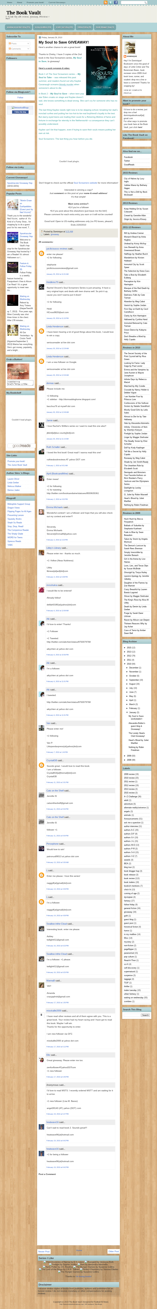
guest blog (128, 919)
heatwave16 (52, 1122)
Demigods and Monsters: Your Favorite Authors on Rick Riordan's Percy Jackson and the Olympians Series (136, 478)
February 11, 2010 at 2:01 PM (57, 782)
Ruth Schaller (53, 447)
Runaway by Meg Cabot (134, 458)
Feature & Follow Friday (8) (26, 266)
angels (127, 811)
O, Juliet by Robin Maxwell (136, 494)
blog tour (128, 867)
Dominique (132, 56)
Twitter (127, 161)
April (131, 700)
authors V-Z (129, 856)
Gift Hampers (89, 1304)
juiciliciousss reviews (56, 248)
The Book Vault (23, 13)
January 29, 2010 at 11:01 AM (57, 274)
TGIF (126, 983)
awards (127, 860)
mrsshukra (51, 585)
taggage (127, 979)
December (134, 668)
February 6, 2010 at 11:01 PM (57, 681)
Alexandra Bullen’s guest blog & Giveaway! (137, 726)
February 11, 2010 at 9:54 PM (57, 809)
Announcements (131, 819)
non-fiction (128, 945)
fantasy (127, 901)
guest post (128, 923)
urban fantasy (130, 994)
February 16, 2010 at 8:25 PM (57, 972)
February (133, 708)
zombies (128, 1001)
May (131, 696)
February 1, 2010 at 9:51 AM (57, 465)
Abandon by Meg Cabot (134, 301)
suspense (128, 975)
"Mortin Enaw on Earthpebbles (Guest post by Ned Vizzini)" (26, 206)
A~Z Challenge (130, 796)
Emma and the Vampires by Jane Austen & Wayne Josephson (136, 373)
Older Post (114, 1251)
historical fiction (131, 927)
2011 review (129, 781)
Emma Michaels (54, 507)
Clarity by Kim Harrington (135, 316)
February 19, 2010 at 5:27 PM (57, 1114)
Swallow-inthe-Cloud (56, 923)
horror (126, 930)
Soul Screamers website (85, 183)
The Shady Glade (15, 534)
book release (129, 875)
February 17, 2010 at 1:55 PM (57, 1002)
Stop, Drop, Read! (15, 526)
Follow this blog (20, 112)
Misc (126, 938)
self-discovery (130, 968)
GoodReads (129, 164)
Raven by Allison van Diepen (136, 620)
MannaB (50, 980)
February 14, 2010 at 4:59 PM (57, 889)
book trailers (129, 882)
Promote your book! (35, 3)
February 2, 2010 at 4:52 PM (57, 499)
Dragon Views (14, 508)
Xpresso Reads (14, 541)
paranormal (129, 953)
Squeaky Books (15, 519)
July (131, 688)
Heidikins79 (52, 282)
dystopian (128, 897)
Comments (16, 49)
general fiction (130, 908)
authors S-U (129, 852)
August (132, 684)
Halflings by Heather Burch (136, 254)
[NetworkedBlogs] (20, 107)
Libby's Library (53, 548)
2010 (129, 664)
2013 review (129, 789)
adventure (128, 804)
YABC (10, 545)
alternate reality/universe (135, 807)
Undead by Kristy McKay (135, 243)
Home (9, 3)
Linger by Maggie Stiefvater (136, 437)
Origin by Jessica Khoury (135, 219)
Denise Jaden (14, 490)
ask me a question (132, 822)
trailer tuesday (62, 27)
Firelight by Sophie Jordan (135, 433)
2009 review (129, 774)
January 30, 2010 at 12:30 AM (57, 375)
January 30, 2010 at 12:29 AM (57, 348)
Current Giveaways (57, 3)
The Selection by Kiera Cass (136, 271)
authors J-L (129, 841)
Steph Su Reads (15, 522)
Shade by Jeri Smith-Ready (136, 462)
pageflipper (129, 949)
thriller (126, 986)
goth (126, 916)
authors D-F (129, 834)
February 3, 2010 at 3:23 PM (57, 540)
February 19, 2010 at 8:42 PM (57, 1141)
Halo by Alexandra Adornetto (136, 423)
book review (129, 878)
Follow (20, 97)
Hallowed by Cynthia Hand (135, 319)
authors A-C (129, 830)
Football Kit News (101, 1302)
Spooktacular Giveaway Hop (19, 183)
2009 (129, 756)
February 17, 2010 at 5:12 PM (57, 1047)
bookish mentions (132, 886)
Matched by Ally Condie (134, 386)
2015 (129, 647)
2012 (129, 656)
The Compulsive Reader (18, 530)
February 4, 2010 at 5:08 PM (57, 577)
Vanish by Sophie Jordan (135, 305)
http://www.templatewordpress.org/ (71, 1304)
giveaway (55, 234)
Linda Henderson (54, 326)
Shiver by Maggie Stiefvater (136, 596)
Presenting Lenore (16, 515)
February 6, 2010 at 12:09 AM (57, 611)
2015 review (129, 793)
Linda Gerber (13, 482)
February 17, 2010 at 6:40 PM (57, 1077)
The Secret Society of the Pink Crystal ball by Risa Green (135, 356)
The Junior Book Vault (17, 465)
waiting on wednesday (16, 27)
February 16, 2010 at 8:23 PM (57, 946)
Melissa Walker (14, 486)
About (19, 3)
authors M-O (129, 845)
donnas (50, 383)
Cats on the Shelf (55, 790)
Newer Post (44, 1251)
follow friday (83, 27)
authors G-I (129, 837)
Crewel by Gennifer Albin (135, 215)
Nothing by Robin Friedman (136, 505)
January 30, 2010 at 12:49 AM (57, 412)
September (134, 680)
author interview (131, 826)
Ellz (48, 1055)
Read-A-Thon (130, 960)
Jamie (49, 420)
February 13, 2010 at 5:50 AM (57, 862)
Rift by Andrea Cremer (134, 233)
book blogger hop (103, 27)
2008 (129, 760)
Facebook (128, 157)
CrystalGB (51, 760)
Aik (48, 618)
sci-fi (126, 964)
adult (126, 800)
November (134, 672)
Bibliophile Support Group (19, 504)
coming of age (130, 893)
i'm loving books (83, 1276)
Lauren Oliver (13, 479)
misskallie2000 (53, 1010)
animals (127, 815)
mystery (127, 942)
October (133, 676)
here (140, 127)
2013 (129, 652)
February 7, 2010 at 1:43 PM (57, 752)
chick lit (127, 889)
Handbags (98, 1304)
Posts (14, 43)
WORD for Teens (15, 537)
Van (48, 723)
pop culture (129, 957)
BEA (126, 863)
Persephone (52, 843)
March (132, 704)
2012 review (129, 785)
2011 (129, 660)
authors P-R (129, 848)
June (131, 692)
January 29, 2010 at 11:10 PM (57, 318)
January (133, 712)
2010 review (129, 778)
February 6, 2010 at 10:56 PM (57, 655)
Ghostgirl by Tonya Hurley (135, 572)
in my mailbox (41, 27)
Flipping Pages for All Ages (19, 511)
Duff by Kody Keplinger (134, 447)
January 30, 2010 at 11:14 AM (57, 439)
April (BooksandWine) (57, 473)
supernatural (129, 971)
